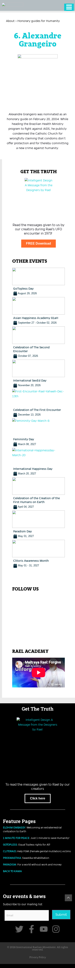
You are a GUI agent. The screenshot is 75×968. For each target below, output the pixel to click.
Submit (61, 914)
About (10, 21)
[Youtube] (44, 929)
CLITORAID (9, 851)
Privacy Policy (37, 957)
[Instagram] (56, 929)
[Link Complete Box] (38, 282)
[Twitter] (19, 929)
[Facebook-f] (31, 929)
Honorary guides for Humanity (38, 21)
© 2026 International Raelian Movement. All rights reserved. (37, 948)
